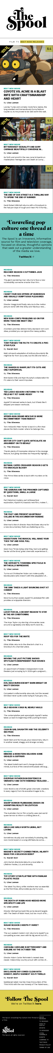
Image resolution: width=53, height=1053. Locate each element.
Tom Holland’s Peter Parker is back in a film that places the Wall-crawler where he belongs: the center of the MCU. (24, 428)
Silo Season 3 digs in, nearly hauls (23, 707)
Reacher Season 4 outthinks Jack (23, 272)
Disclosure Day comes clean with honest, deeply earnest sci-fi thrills (24, 972)
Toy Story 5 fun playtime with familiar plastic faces (25, 877)
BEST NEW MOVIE (12, 88)
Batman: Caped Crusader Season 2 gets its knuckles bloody (26, 466)
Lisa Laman (12, 102)
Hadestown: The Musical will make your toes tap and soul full (26, 539)
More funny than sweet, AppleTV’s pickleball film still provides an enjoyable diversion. (26, 599)
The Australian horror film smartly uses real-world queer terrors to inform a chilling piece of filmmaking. (25, 814)
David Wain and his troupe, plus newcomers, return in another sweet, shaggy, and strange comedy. (26, 741)
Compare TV (44, 1039)
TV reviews (43, 1021)
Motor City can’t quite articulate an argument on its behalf (25, 442)
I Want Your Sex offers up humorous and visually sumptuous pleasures (24, 295)
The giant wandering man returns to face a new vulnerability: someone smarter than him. (24, 281)
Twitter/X (25, 256)
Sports (42, 1028)
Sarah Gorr (12, 349)
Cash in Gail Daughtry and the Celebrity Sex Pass (26, 730)
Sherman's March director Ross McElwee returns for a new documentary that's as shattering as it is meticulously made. (26, 525)
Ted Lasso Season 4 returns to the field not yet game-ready (24, 393)
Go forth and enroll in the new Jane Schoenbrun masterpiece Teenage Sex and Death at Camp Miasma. (24, 158)
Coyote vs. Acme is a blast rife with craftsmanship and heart (25, 95)
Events (42, 1037)
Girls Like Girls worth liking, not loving (22, 828)
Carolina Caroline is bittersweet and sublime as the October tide (25, 948)
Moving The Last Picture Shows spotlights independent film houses (24, 659)
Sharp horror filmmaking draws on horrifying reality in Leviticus (24, 804)
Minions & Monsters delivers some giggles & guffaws (23, 755)
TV (17, 42)
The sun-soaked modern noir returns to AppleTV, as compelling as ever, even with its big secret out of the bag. (26, 934)
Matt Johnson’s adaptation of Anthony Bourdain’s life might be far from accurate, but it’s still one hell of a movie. (26, 354)
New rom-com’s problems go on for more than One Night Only (24, 319)
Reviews (8, 269)
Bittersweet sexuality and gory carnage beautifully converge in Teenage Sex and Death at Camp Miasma (26, 148)
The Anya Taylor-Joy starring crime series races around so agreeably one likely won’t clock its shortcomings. (24, 623)
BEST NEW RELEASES (32, 42)
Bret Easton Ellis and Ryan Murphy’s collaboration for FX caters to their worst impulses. (26, 379)
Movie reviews (42, 1017)
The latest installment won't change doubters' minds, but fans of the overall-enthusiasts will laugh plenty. (26, 765)
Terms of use (44, 1047)
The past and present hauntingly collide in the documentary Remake (24, 515)
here (38, 1003)
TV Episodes (44, 1030)
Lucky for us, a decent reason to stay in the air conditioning (25, 613)
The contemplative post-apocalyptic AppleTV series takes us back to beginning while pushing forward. (26, 716)
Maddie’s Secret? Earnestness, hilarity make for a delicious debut (26, 852)
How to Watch (42, 1024)
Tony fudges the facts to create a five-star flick (26, 344)
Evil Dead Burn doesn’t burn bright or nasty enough (25, 684)
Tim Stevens (13, 201)
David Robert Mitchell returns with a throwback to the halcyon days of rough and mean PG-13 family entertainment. (25, 206)
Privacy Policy (45, 1045)
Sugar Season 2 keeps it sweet (21, 925)
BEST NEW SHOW (12, 705)
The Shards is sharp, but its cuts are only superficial (25, 368)
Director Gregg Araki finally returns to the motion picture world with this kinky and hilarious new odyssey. (25, 305)
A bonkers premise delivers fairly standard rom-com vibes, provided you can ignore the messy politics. (26, 330)
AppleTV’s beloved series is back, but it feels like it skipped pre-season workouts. (25, 403)
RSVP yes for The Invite (17, 636)
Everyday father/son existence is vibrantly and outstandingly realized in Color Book (26, 779)
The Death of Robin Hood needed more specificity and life (25, 901)
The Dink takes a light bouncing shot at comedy (26, 588)
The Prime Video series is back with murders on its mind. (25, 476)
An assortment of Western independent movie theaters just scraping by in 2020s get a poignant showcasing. (24, 670)
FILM (12, 42)
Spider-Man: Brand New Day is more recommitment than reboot (23, 417)
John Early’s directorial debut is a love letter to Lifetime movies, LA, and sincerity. (23, 863)
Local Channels (43, 1033)
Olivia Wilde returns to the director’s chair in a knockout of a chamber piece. (23, 645)
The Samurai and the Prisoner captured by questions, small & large (26, 490)
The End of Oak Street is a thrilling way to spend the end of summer (26, 196)
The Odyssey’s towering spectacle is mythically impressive (25, 564)
